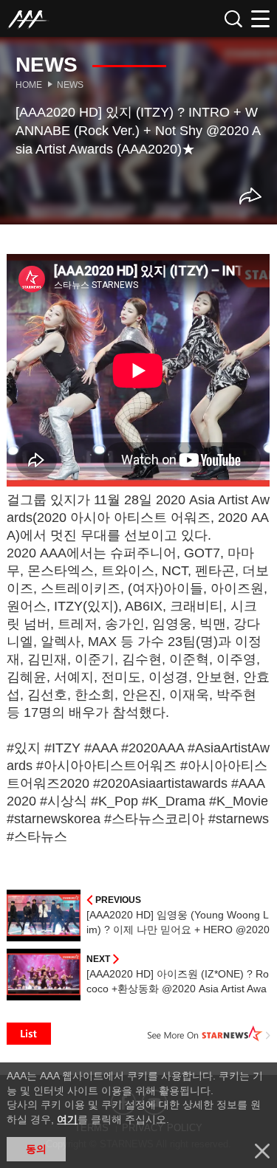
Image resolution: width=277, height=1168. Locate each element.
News (70, 85)
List (29, 1034)
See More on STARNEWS (209, 1034)
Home (29, 85)
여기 (67, 1119)
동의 (36, 1149)
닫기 (262, 1151)
